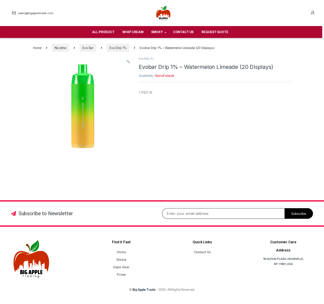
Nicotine (60, 48)
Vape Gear (121, 267)
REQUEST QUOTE (214, 32)
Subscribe (298, 213)
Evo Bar (87, 48)
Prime (121, 275)
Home (37, 48)
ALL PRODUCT (103, 32)
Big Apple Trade (143, 289)
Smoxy (121, 260)
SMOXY (157, 32)
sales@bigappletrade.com (35, 13)
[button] (128, 61)
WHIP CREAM (132, 32)
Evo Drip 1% (118, 48)
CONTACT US (183, 32)
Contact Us (202, 252)
